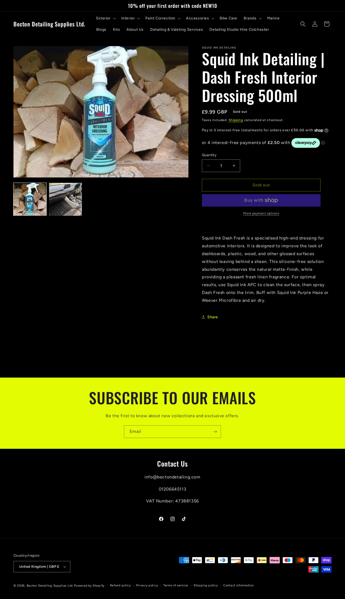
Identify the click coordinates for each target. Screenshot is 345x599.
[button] (105, 18)
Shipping (236, 120)
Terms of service (175, 585)
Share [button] (212, 317)
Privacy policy (147, 585)
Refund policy (120, 585)
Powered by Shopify (89, 585)
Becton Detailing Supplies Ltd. (50, 585)
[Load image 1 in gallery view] (29, 199)
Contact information (238, 585)
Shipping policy (206, 585)
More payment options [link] (261, 213)
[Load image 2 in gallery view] (65, 199)
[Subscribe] (215, 431)
